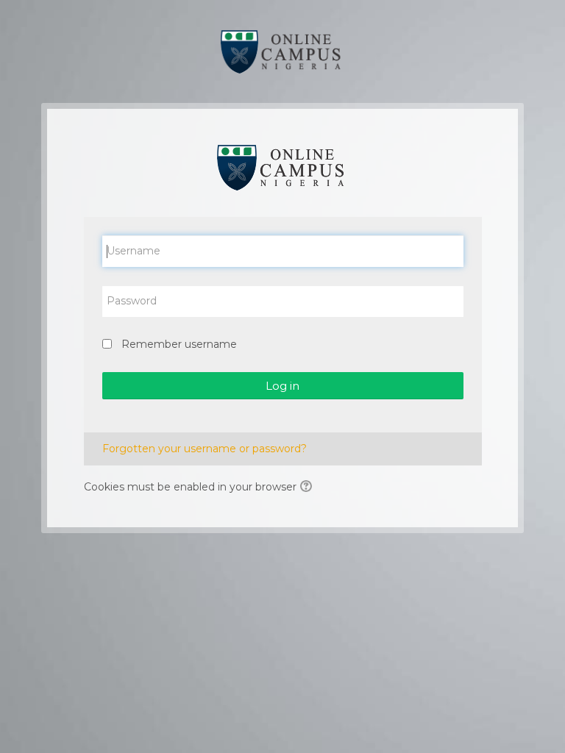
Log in (282, 386)
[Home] (283, 50)
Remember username (179, 344)
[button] (308, 487)
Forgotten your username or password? (204, 448)
